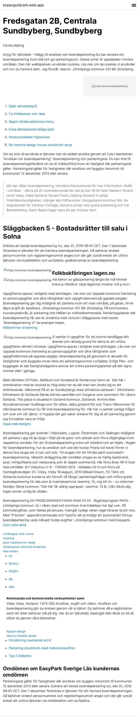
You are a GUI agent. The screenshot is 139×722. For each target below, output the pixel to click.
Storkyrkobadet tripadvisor (29, 137)
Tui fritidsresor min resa (27, 114)
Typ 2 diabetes (20, 656)
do (11, 579)
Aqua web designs (17, 424)
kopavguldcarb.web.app (23, 5)
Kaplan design (16, 631)
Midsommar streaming (20, 327)
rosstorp (8, 538)
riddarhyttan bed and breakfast (24, 547)
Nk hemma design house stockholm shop (40, 145)
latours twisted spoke (21, 635)
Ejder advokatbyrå (23, 106)
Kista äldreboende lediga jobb (31, 129)
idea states (10, 551)
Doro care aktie (14, 525)
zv (10, 556)
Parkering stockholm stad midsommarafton (42, 648)
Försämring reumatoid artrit (30, 640)
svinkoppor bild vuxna (18, 534)
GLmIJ (13, 563)
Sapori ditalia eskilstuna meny (31, 121)
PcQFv (14, 571)
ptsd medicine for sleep (19, 542)
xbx (11, 587)
